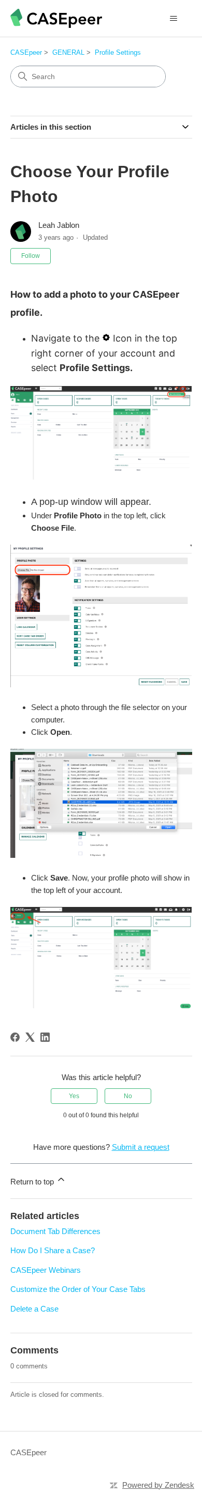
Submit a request (140, 1147)
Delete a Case (34, 1308)
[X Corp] (30, 1037)
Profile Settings (118, 52)
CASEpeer (26, 52)
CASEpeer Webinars (45, 1270)
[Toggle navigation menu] (173, 18)
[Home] (56, 18)
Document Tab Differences (55, 1231)
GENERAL (68, 52)
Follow (30, 255)
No (128, 1096)
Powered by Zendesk (158, 1485)
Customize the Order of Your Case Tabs (78, 1289)
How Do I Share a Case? (52, 1250)
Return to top (33, 1181)
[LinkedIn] (45, 1037)
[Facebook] (15, 1037)
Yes (74, 1096)
